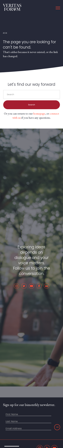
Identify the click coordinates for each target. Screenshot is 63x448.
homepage (39, 113)
